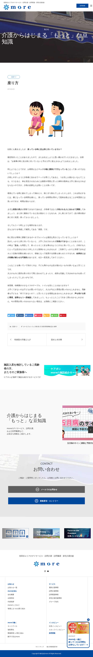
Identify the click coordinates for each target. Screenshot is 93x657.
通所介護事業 (54, 587)
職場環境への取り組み (16, 633)
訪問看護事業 (54, 594)
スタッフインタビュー (57, 630)
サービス (52, 584)
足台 (52, 326)
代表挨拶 (11, 601)
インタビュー (54, 622)
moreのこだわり (14, 605)
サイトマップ (40, 647)
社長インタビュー (55, 626)
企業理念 (11, 598)
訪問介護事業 (54, 591)
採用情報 (52, 633)
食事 (55, 326)
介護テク (14, 326)
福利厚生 (11, 630)
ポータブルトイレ (28, 326)
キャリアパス (12, 626)
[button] (90, 429)
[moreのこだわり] (15, 537)
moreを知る (12, 591)
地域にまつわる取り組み (16, 608)
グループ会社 (54, 601)
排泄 (43, 326)
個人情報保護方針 (52, 647)
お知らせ (11, 584)
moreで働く (12, 622)
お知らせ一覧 (12, 587)
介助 (35, 326)
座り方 (40, 326)
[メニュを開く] (91, 6)
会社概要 (11, 594)
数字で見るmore (14, 636)
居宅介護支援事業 (55, 598)
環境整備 (47, 326)
